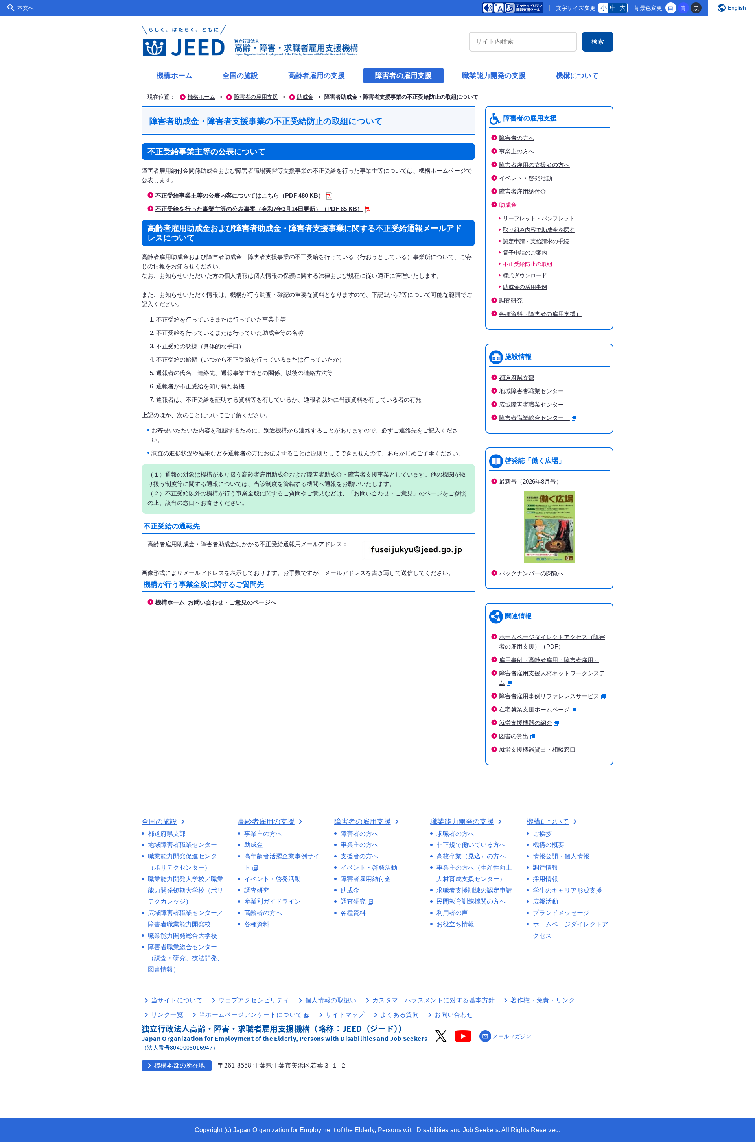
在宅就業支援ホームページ (534, 709)
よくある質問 (399, 1014)
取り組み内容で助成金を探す (539, 230)
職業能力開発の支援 (494, 75)
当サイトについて (177, 1000)
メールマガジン (506, 1036)
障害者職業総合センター (534, 417)
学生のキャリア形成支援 (567, 890)
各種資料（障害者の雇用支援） (540, 313)
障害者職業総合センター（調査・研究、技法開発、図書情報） (185, 958)
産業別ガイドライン (272, 901)
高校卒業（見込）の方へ (471, 856)
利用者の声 (452, 912)
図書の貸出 (513, 736)
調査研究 (511, 300)
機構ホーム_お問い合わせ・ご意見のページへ (215, 602)
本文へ (25, 8)
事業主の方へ (516, 151)
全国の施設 (240, 75)
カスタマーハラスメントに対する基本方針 (433, 1000)
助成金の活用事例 (525, 287)
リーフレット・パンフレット (539, 219)
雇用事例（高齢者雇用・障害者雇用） (549, 659)
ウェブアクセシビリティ (253, 1000)
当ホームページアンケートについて (254, 1014)
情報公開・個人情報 (561, 856)
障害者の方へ (516, 138)
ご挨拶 (542, 833)
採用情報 (545, 879)
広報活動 (545, 901)
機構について (577, 75)
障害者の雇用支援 (403, 75)
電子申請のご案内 (525, 253)
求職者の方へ (455, 833)
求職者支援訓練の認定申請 (474, 890)
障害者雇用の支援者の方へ (534, 164)
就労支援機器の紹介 (525, 722)
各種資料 (256, 924)
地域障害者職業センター (531, 391)
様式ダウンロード (525, 276)
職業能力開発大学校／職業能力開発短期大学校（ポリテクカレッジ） (185, 890)
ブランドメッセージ (561, 912)
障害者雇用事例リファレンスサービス (549, 696)
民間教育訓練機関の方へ (471, 901)
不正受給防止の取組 (527, 264)
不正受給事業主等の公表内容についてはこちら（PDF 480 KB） (239, 195)
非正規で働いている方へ (471, 844)
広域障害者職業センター (531, 404)
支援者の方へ (359, 856)
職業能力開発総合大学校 (182, 935)
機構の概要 (548, 844)
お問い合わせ (454, 1014)
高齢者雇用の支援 (316, 75)
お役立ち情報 (455, 924)
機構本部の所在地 (175, 1065)
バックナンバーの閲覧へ (531, 573)
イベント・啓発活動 (525, 178)
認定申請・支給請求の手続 (536, 241)
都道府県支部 (516, 377)
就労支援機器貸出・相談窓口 (537, 749)
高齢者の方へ (263, 912)
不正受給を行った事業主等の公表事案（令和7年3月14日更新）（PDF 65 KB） (259, 208)
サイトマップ (345, 1014)
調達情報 (545, 867)
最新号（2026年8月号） (530, 481)
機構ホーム (175, 75)
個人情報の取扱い (331, 1000)
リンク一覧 (167, 1014)
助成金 (305, 97)
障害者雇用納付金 (522, 191)
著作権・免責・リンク (542, 1000)
